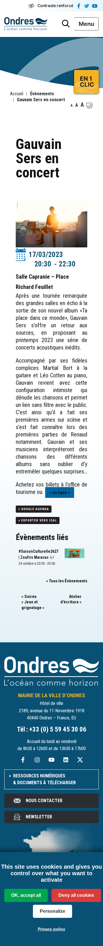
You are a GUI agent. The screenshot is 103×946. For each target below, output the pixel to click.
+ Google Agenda (33, 509)
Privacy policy (51, 929)
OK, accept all (26, 895)
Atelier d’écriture (71, 599)
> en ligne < (59, 492)
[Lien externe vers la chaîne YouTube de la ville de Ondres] (51, 759)
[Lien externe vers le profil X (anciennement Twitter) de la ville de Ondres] (80, 759)
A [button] (72, 105)
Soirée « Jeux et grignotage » (32, 602)
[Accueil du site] (51, 670)
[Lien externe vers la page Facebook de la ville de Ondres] (23, 759)
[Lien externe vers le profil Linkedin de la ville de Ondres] (66, 759)
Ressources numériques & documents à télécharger (44, 779)
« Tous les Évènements (66, 580)
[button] (89, 105)
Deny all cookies (76, 895)
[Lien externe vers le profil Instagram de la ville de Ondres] (37, 759)
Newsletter (39, 816)
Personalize (52, 911)
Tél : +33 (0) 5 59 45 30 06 (51, 729)
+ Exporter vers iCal (37, 520)
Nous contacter (44, 800)
